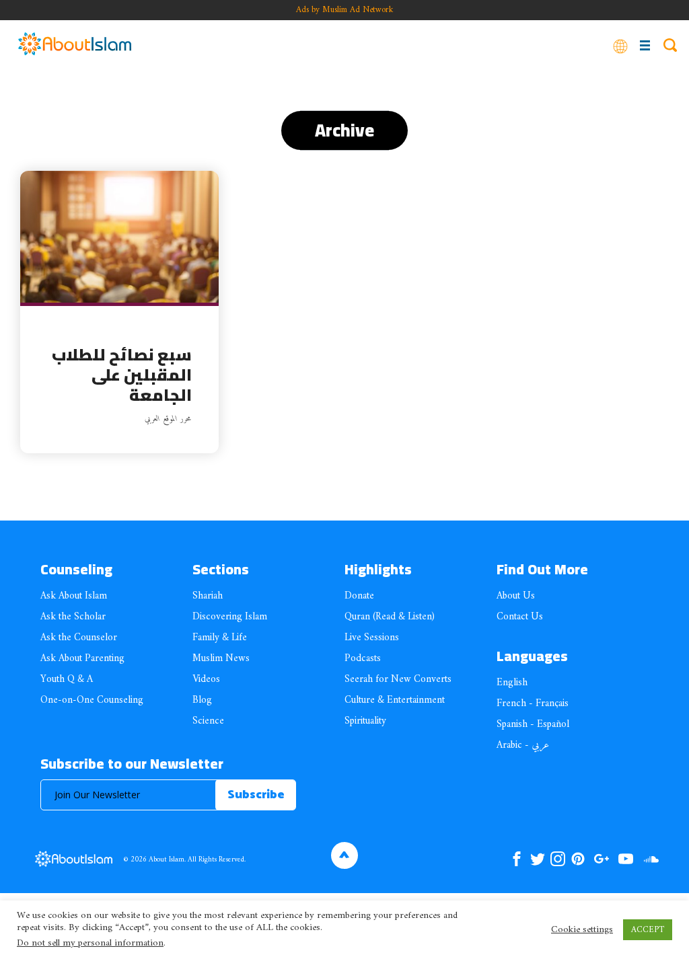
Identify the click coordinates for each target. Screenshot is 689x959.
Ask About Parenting (82, 659)
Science (208, 721)
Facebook (516, 858)
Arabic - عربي (523, 745)
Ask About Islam (73, 596)
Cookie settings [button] (582, 930)
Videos (206, 679)
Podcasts (362, 659)
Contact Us (520, 617)
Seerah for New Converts (397, 679)
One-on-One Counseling (91, 700)
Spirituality (365, 721)
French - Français (533, 704)
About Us (516, 596)
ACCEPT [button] (647, 929)
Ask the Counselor (78, 638)
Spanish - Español (533, 725)
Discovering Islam (229, 617)
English (512, 683)
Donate (359, 596)
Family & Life (219, 638)
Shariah (207, 596)
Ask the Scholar (73, 617)
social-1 (651, 858)
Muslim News (221, 659)
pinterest (578, 858)
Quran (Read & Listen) (389, 617)
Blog (202, 700)
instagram (557, 858)
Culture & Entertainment (394, 700)
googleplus (601, 858)
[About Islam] (74, 45)
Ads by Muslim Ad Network (344, 9)
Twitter (537, 858)
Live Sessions (371, 638)
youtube (625, 858)
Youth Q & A (66, 679)
